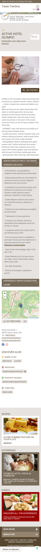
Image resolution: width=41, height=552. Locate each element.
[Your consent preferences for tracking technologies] (37, 548)
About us (5, 1)
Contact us (14, 1)
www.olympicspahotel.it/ (11, 338)
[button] (4, 70)
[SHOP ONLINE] (24, 371)
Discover (29, 17)
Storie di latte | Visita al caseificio (17, 474)
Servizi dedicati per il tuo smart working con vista (20, 163)
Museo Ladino (7, 392)
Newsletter (23, 1)
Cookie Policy (23, 540)
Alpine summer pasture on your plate (18, 438)
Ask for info (32, 90)
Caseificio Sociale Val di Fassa (13, 371)
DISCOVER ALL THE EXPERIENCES (20, 513)
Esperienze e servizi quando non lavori (20, 283)
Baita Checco (7, 361)
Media (30, 1)
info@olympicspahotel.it (11, 340)
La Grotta (17, 361)
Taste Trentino (17, 17)
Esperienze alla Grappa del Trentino (14, 382)
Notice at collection (11, 549)
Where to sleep (17, 18)
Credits (7, 540)
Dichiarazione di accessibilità (24, 542)
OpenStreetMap (34, 318)
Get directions (13, 321)
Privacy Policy (14, 540)
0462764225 (10, 335)
